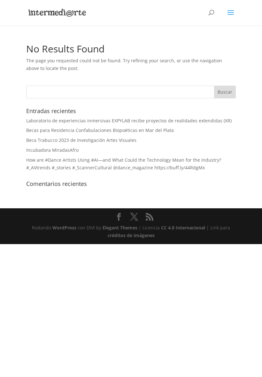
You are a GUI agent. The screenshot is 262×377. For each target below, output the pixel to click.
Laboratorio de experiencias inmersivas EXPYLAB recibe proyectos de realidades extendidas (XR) (129, 121)
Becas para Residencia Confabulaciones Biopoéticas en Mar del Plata (100, 130)
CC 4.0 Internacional (183, 228)
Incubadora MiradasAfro (52, 150)
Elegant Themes (120, 228)
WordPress (64, 228)
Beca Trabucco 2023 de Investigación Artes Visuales (81, 140)
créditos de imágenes (131, 235)
